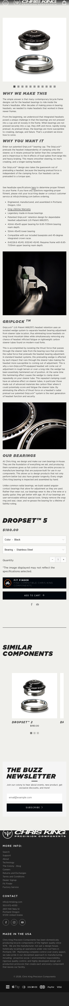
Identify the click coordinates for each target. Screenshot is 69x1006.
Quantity (8, 560)
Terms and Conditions (13, 876)
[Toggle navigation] (5, 3)
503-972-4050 (10, 905)
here (33, 187)
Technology (8, 862)
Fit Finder (7, 883)
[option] (34, 50)
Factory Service (11, 887)
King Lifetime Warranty (19, 209)
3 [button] (38, 733)
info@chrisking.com (12, 901)
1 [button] (31, 733)
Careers (6, 869)
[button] (14, 87)
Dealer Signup (10, 880)
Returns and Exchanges (14, 873)
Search (6, 851)
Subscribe (33, 807)
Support (7, 855)
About (6, 859)
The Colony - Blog (12, 866)
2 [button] (34, 733)
